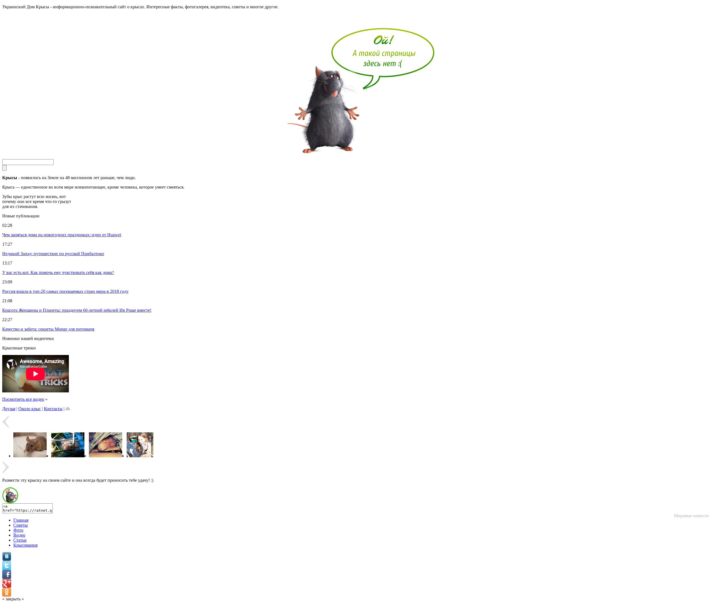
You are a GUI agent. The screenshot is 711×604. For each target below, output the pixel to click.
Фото (18, 530)
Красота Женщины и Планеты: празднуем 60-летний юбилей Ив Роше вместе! (76, 310)
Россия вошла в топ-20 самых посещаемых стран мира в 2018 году (65, 291)
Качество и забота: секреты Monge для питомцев (48, 329)
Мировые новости (691, 515)
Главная (20, 520)
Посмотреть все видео (23, 399)
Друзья (8, 408)
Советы (20, 525)
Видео (19, 535)
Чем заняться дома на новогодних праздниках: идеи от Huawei (61, 234)
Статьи (20, 540)
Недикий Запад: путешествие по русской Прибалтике (53, 253)
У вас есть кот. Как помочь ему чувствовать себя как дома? (58, 272)
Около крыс (29, 408)
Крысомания (25, 545)
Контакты (53, 408)
